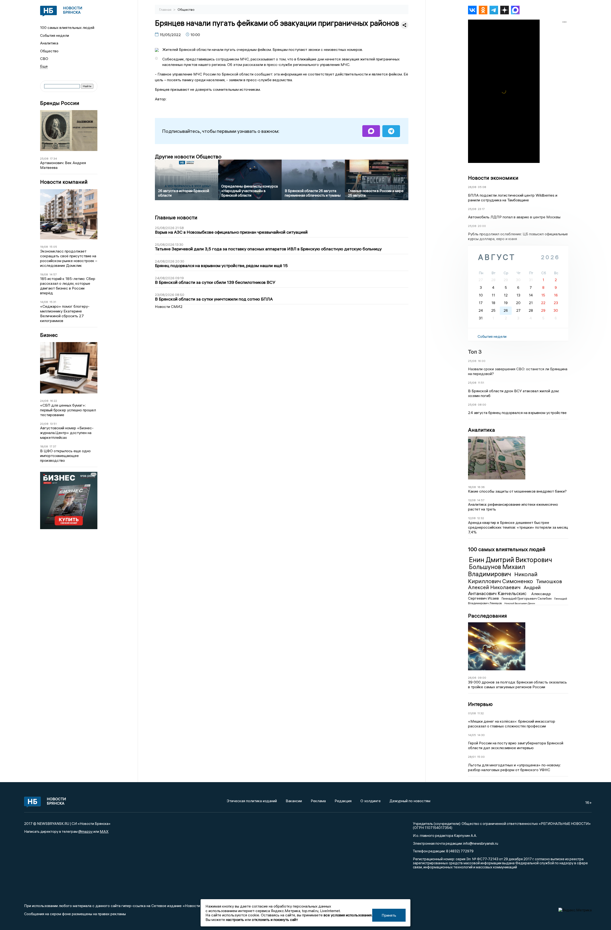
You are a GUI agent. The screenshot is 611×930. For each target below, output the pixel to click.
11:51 (481, 382)
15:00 (481, 756)
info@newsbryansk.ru (480, 843)
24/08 (44, 401)
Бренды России (59, 103)
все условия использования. (348, 915)
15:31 (52, 302)
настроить (235, 919)
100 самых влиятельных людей (67, 27)
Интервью (480, 704)
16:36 (481, 487)
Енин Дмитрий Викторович (510, 560)
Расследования (487, 615)
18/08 (44, 446)
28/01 (472, 756)
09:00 (482, 677)
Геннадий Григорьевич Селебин (527, 598)
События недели (54, 35)
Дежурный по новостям (410, 800)
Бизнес (49, 335)
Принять (389, 915)
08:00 (482, 404)
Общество (49, 50)
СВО (44, 58)
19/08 (44, 246)
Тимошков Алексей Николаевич (515, 584)
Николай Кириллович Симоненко (502, 577)
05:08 (482, 187)
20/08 (44, 423)
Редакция (343, 800)
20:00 (482, 226)
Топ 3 (475, 351)
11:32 (480, 713)
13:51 (53, 423)
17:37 (52, 446)
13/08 (472, 500)
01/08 (472, 713)
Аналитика (49, 43)
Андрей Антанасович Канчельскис (504, 590)
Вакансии (294, 800)
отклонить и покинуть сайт (275, 919)
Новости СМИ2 (169, 306)
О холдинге (370, 800)
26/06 (472, 677)
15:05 (53, 246)
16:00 (481, 361)
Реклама (318, 800)
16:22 (53, 401)
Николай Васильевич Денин (519, 603)
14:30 (481, 735)
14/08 (44, 302)
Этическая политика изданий (252, 800)
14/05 (472, 735)
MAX (104, 831)
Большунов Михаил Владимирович (496, 570)
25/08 (44, 158)
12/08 (472, 518)
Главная (165, 9)
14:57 (53, 274)
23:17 (481, 209)
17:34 (53, 158)
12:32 (480, 518)
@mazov (85, 831)
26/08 (472, 187)
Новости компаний (64, 182)
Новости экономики (493, 177)
